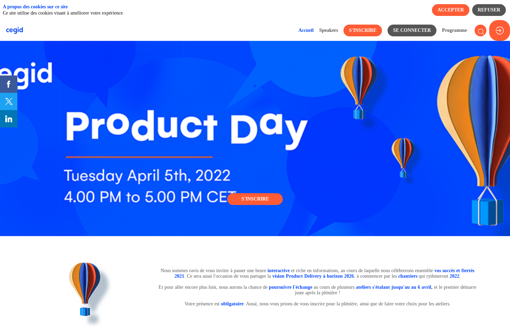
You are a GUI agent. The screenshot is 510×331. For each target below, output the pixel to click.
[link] (306, 30)
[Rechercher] (480, 30)
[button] (362, 30)
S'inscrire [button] (255, 199)
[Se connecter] (499, 30)
